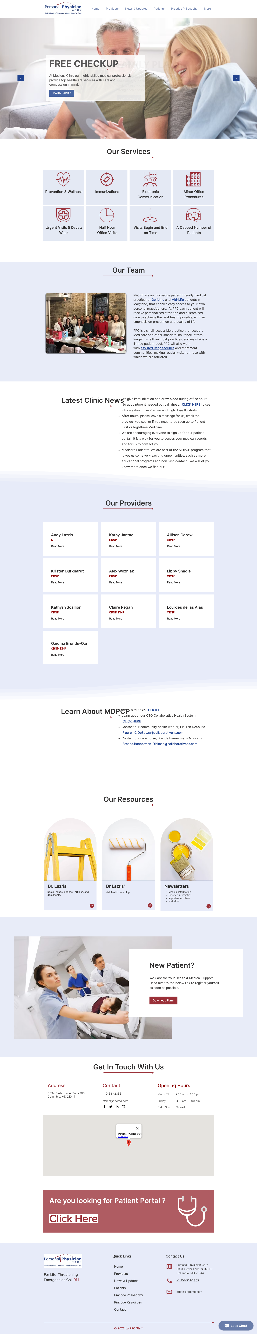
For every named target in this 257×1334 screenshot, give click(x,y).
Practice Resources (124, 1302)
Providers (121, 1273)
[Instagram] (123, 1107)
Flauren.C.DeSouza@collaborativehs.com (153, 732)
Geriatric (158, 299)
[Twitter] (111, 1107)
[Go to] (92, 906)
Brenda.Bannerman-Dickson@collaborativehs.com (160, 744)
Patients (120, 1288)
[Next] (236, 78)
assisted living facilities (157, 348)
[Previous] (20, 78)
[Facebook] (104, 1107)
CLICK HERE (191, 404)
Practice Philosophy (124, 1295)
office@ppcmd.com (189, 1291)
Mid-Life (178, 299)
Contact (120, 1309)
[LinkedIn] (117, 1107)
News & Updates (124, 1281)
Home (118, 1266)
